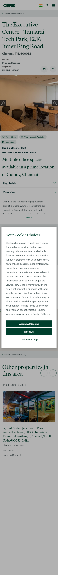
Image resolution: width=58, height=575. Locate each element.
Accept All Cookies (29, 323)
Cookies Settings (29, 339)
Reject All (29, 331)
